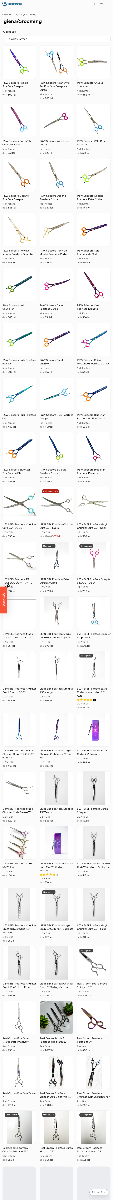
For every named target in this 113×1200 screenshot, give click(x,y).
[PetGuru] (12, 4)
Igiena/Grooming (26, 14)
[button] (86, 699)
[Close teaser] (8, 585)
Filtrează (97, 1192)
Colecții (6, 14)
